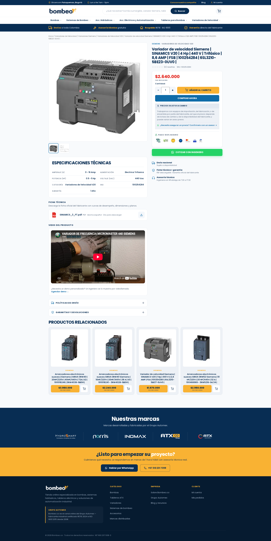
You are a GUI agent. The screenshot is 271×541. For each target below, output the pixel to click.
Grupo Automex (159, 497)
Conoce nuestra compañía (183, 3)
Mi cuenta (197, 492)
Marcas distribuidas (120, 518)
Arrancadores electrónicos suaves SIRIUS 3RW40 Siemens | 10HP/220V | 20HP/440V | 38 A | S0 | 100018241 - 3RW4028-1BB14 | (113, 378)
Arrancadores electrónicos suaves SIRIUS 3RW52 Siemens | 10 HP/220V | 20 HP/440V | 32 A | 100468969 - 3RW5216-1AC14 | (202, 378)
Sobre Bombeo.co (160, 492)
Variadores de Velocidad (205, 20)
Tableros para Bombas (173, 20)
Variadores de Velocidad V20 (110, 36)
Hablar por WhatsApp (121, 467)
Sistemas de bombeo (121, 508)
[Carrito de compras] (219, 11)
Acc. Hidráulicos (104, 20)
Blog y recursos (159, 503)
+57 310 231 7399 (157, 467)
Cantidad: (160, 83)
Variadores (115, 503)
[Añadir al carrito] (84, 388)
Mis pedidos (198, 497)
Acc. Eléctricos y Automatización (137, 20)
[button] (53, 148)
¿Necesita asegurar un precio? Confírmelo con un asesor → (188, 125)
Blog (203, 3)
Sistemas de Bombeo (77, 20)
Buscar (181, 11)
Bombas (55, 20)
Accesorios (115, 513)
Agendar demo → (60, 291)
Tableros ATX (117, 497)
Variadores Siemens (87, 36)
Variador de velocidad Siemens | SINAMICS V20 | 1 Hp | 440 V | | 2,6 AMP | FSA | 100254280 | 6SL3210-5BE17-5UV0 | (157, 378)
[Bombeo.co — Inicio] (63, 11)
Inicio (51, 36)
